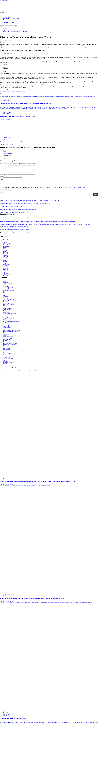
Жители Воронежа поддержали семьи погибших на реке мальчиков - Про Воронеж (20, 221)
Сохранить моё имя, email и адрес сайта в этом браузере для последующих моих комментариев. (25, 184)
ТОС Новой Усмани (8, 358)
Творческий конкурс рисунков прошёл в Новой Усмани (17, 116)
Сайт (1, 182)
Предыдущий (20, 89)
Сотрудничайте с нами (8, 22)
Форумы (5, 360)
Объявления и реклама (8, 336)
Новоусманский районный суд (10, 331)
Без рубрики (6, 286)
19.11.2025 (8, 106)
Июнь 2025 (5, 253)
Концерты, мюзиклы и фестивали (11, 321)
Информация (6, 312)
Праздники (5, 345)
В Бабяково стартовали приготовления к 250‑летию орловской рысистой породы (25, 103)
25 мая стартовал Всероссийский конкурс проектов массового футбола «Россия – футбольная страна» (25, 203)
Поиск (1, 192)
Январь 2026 (6, 244)
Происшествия (6, 349)
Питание (5, 340)
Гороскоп (5, 295)
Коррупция (5, 322)
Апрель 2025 (6, 256)
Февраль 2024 (6, 274)
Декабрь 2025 (6, 246)
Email (2, 179)
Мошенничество (7, 327)
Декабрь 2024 (6, 261)
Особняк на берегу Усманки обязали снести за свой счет (17, 232)
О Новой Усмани (7, 17)
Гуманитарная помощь (8, 299)
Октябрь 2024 (6, 264)
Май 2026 (5, 241)
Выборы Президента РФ (9, 294)
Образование (6, 334)
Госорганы (5, 296)
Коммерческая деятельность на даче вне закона (17, 229)
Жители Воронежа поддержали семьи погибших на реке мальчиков (58, 221)
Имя (1, 176)
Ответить (5, 158)
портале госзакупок (15, 47)
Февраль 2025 (6, 259)
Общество (5, 335)
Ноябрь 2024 (6, 263)
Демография (6, 300)
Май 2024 (5, 270)
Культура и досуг (7, 112)
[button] (0, 24)
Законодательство (7, 308)
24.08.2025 (8, 144)
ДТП (4, 305)
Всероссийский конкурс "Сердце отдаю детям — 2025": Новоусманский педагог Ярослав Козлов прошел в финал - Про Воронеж (32, 224)
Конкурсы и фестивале (8, 318)
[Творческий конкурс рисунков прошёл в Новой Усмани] (49, 108)
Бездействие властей (8, 287)
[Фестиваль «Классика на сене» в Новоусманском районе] (11, 135)
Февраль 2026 (6, 243)
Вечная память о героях (8, 290)
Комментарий (4, 174)
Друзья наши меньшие (8, 304)
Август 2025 (6, 251)
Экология (5, 361)
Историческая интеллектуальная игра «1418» (11, 206)
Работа (4, 351)
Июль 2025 (5, 252)
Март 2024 (5, 273)
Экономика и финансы (8, 362)
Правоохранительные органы (10, 344)
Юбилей (5, 363)
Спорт (4, 356)
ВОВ (4, 291)
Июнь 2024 (5, 269)
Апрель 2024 (6, 272)
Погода (4, 341)
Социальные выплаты (8, 354)
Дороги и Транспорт (8, 303)
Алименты (5, 282)
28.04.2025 (8, 40)
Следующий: (13, 91)
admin (2, 40)
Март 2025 (5, 257)
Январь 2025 (6, 260)
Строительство (6, 357)
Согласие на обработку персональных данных (14, 21)
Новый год (5, 332)
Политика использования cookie (11, 18)
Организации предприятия (9, 338)
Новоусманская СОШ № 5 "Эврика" (12, 330)
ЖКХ (4, 307)
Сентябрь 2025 (6, 250)
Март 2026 (5, 242)
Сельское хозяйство (7, 353)
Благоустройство (7, 288)
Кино (4, 316)
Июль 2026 (5, 239)
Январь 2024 (6, 275)
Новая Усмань (7, 5)
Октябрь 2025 (6, 248)
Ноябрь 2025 (6, 247)
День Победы (6, 301)
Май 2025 (5, 255)
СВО (4, 352)
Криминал (5, 323)
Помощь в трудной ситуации (10, 343)
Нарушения (6, 329)
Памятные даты (7, 339)
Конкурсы (5, 317)
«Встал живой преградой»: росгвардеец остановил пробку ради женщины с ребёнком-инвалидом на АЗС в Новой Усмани (30, 200)
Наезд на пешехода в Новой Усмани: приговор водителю (14, 212)
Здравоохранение (7, 309)
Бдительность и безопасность (10, 285)
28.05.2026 (8, 601)
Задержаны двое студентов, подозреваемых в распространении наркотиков (18, 209)
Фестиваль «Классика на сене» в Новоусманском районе (17, 141)
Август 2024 (6, 266)
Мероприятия (6, 33)
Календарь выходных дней (9, 313)
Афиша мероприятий (8, 283)
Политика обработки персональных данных (13, 19)
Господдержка (6, 298)
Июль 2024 (5, 268)
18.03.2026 (8, 721)
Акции (4, 281)
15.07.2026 (8, 484)
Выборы (5, 292)
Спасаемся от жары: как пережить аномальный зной (18, 218)
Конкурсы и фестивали (8, 111)
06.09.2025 (8, 119)
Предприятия (6, 347)
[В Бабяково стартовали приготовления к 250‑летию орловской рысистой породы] (49, 98)
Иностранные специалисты (9, 310)
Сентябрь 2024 (6, 265)
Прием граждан (7, 348)
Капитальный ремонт (8, 314)
